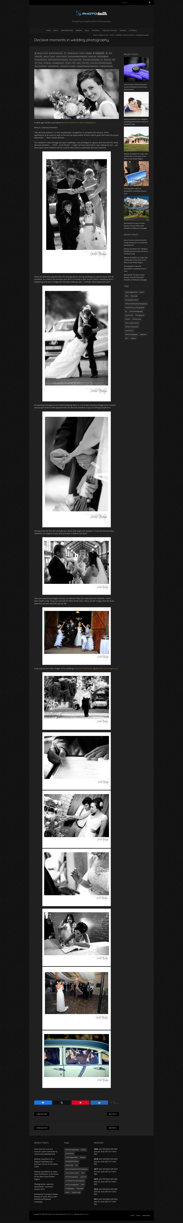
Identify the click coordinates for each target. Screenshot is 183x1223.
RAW (73, 63)
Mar (108, 1189)
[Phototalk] (91, 11)
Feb (103, 1189)
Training (122, 30)
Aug (102, 1191)
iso (102, 60)
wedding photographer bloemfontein (87, 66)
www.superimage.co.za (108, 668)
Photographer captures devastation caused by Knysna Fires (135, 268)
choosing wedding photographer (77, 56)
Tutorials (133, 30)
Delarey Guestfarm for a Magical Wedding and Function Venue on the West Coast (136, 251)
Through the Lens (109, 30)
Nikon (40, 63)
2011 (126, 338)
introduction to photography (91, 60)
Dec (95, 1204)
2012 (110, 53)
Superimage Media (53, 66)
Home (48, 30)
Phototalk (68, 63)
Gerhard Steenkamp (56, 53)
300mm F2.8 (38, 56)
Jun (95, 1171)
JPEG (113, 60)
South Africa (85, 63)
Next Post (112, 1114)
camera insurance (61, 56)
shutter (78, 63)
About (55, 30)
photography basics (58, 63)
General (79, 30)
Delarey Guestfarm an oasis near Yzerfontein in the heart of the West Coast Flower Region (136, 260)
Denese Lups (92, 56)
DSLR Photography (103, 56)
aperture (46, 56)
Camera (52, 56)
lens (36, 63)
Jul (99, 1161)
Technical (96, 30)
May (116, 1189)
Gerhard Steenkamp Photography (58, 60)
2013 (96, 1179)
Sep (106, 1151)
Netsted (86, 1214)
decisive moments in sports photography (78, 122)
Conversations (67, 30)
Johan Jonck (107, 60)
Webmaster (146, 1215)
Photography (47, 63)
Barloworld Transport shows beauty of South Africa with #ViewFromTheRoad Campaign (135, 277)
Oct (110, 1161)
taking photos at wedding (67, 66)
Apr (112, 1169)
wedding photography (106, 66)
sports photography (40, 66)
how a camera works (75, 60)
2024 (96, 1149)
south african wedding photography (101, 63)
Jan (100, 1189)
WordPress (69, 1214)
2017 (96, 1169)
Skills (87, 30)
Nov (114, 1191)
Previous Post (42, 1114)
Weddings (119, 35)
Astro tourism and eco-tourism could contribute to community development (135, 242)
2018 (96, 1159)
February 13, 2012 (42, 53)
